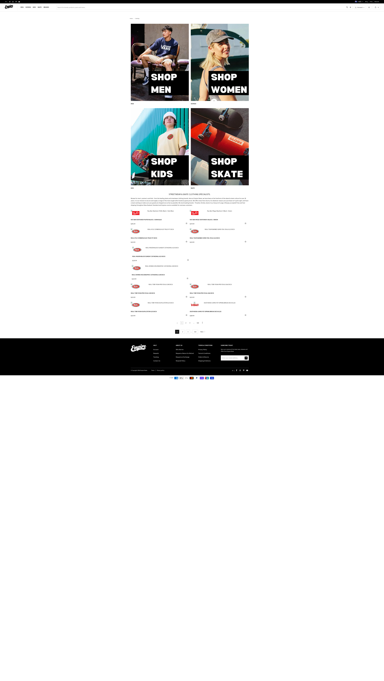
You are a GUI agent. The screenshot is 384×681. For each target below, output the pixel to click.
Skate (40, 7)
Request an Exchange (182, 357)
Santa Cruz (209, 203)
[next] (185, 211)
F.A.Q (371, 1)
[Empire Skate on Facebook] (10, 2)
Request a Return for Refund (185, 353)
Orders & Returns (203, 357)
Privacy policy (160, 370)
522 (198, 323)
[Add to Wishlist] (187, 223)
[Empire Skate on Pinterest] (16, 2)
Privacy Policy (202, 349)
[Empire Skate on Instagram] (13, 2)
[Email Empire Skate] (6, 2)
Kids (34, 7)
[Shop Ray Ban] (135, 213)
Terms (152, 370)
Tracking (156, 357)
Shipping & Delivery (204, 361)
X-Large (221, 203)
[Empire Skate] (9, 6)
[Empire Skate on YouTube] (19, 2)
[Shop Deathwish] (194, 305)
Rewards (376, 1)
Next (202, 332)
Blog (366, 1)
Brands (46, 7)
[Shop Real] (135, 231)
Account (155, 349)
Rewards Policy (180, 361)
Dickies (203, 203)
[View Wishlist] (369, 7)
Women (28, 7)
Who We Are (180, 349)
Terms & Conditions (204, 353)
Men (22, 7)
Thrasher (197, 203)
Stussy (215, 203)
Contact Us (156, 361)
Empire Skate (143, 370)
